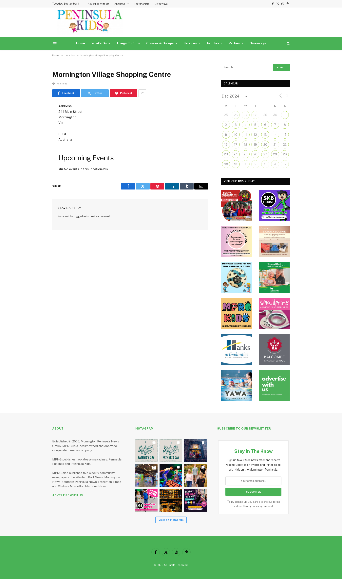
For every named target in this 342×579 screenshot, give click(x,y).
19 (255, 144)
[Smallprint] (274, 313)
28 (255, 115)
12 (255, 135)
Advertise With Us (98, 3)
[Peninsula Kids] (90, 22)
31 (235, 164)
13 (265, 135)
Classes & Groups (160, 43)
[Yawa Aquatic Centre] (236, 385)
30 (226, 164)
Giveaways (161, 3)
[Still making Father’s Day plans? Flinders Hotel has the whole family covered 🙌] (146, 450)
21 (275, 144)
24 (236, 154)
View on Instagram (171, 519)
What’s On (99, 43)
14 (275, 135)
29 (285, 154)
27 (245, 115)
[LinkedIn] (38, 137)
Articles (213, 43)
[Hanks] (236, 349)
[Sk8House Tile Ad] (274, 205)
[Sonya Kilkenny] (236, 205)
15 (284, 135)
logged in (80, 216)
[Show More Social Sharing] (142, 93)
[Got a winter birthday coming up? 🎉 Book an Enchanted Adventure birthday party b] (195, 475)
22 (285, 144)
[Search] (288, 43)
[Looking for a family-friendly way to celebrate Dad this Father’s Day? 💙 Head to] (171, 450)
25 (245, 154)
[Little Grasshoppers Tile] (274, 277)
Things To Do (126, 43)
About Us (119, 3)
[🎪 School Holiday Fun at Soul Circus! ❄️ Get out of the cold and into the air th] (195, 500)
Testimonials (141, 3)
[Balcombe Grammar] (274, 349)
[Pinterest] (38, 147)
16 (226, 144)
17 (235, 144)
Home (80, 43)
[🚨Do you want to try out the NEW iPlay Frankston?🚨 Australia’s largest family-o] (171, 475)
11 (245, 135)
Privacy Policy (251, 506)
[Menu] (55, 43)
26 (236, 115)
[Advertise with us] (274, 385)
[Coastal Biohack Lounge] (274, 241)
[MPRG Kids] (236, 313)
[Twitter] (38, 126)
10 (235, 135)
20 (265, 144)
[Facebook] (38, 116)
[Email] (38, 157)
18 (245, 144)
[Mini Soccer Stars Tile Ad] (236, 277)
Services (190, 43)
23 (226, 154)
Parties (234, 43)
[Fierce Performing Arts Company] (236, 241)
